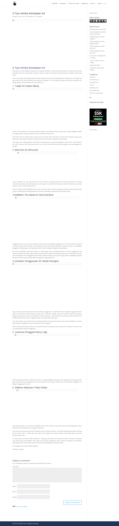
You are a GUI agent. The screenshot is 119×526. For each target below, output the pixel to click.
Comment (15, 466)
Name (14, 486)
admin (16, 16)
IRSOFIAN (54, 3)
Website (14, 497)
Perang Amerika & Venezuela (98, 29)
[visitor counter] (98, 22)
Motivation (93, 88)
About (99, 3)
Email (14, 492)
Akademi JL (84, 3)
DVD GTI (92, 3)
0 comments (38, 16)
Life (91, 85)
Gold (91, 77)
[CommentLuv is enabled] (20, 506)
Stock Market (93, 90)
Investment (93, 82)
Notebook (63, 3)
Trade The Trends (73, 3)
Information (30, 16)
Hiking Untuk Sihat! (95, 65)
